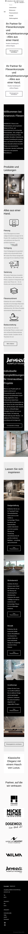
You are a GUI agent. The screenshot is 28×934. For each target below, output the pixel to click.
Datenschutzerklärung (15, 889)
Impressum (12, 886)
